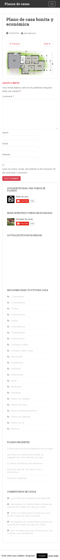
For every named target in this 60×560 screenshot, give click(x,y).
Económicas (17, 362)
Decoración (17, 356)
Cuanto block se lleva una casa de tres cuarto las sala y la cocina (29, 505)
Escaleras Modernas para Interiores (24, 463)
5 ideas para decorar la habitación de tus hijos (30, 448)
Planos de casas (17, 4)
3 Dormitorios (18, 314)
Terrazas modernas (17, 478)
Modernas (16, 386)
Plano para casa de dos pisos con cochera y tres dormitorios (29, 532)
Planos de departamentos (24, 410)
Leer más (53, 555)
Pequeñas (16, 392)
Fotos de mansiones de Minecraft (33, 498)
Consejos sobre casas (22, 350)
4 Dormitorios (18, 326)
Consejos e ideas (19, 344)
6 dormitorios (18, 338)
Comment (8, 96)
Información (17, 374)
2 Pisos (14, 308)
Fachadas (16, 368)
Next (46, 43)
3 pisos (14, 320)
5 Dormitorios (18, 332)
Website (6, 154)
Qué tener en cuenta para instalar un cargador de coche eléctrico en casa (25, 456)
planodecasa (30, 33)
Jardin (14, 380)
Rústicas (15, 428)
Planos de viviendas (21, 416)
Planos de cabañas (20, 398)
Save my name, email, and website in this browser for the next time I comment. (29, 170)
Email (5, 143)
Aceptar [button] (42, 555)
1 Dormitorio (17, 296)
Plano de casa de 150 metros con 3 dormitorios (24, 471)
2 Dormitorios (18, 302)
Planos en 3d (17, 422)
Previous (15, 43)
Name (5, 132)
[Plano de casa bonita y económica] (30, 62)
